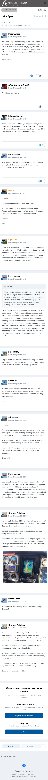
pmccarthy (13, 352)
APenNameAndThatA (18, 85)
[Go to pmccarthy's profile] (4, 353)
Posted (17, 37)
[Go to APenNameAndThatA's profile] (4, 86)
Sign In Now (24, 732)
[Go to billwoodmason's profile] (4, 117)
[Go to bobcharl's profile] (4, 382)
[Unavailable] (24, 567)
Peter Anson (9, 23)
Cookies (29, 771)
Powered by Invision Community (24, 776)
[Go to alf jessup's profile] (4, 418)
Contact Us (19, 771)
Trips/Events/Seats (23, 25)
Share (12, 746)
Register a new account (24, 715)
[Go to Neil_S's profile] (4, 191)
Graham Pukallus (16, 513)
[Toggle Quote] (5, 287)
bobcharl (12, 380)
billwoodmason (15, 116)
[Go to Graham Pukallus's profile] (4, 514)
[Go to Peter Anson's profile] (4, 35)
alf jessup (13, 417)
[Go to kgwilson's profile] (4, 241)
